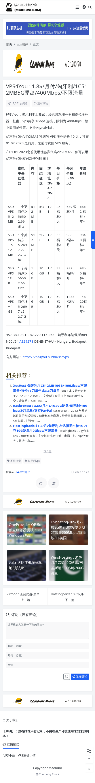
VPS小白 (9, 755)
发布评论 (81, 676)
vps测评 (22, 44)
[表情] (66, 677)
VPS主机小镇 (26, 755)
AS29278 (26, 341)
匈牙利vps (33, 461)
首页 (9, 44)
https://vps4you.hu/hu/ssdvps (46, 357)
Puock (55, 774)
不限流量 (15, 461)
